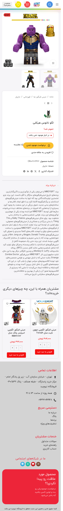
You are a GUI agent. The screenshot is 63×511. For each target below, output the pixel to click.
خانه (51, 97)
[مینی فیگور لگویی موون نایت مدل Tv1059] (44, 313)
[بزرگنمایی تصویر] (53, 63)
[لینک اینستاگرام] (38, 464)
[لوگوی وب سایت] (37, 4)
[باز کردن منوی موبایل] (57, 4)
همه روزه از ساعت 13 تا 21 (39, 393)
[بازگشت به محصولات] (48, 103)
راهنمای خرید (49, 445)
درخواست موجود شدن (36, 145)
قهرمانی (26, 97)
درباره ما (52, 412)
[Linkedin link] (28, 171)
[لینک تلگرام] (24, 171)
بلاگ (54, 416)
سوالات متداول (48, 441)
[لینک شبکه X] (35, 171)
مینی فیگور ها (40, 97)
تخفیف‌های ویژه (48, 423)
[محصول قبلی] (51, 103)
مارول (17, 97)
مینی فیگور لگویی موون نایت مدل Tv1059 (44, 331)
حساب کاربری (49, 448)
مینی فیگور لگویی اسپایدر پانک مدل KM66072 (16, 333)
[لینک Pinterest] (32, 171)
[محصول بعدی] (44, 103)
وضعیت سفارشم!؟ (7, 4)
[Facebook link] (39, 171)
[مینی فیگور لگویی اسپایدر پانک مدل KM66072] (16, 313)
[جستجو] (49, 4)
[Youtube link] (33, 464)
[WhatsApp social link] (28, 464)
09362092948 (46, 399)
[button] (44, 352)
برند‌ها (53, 420)
